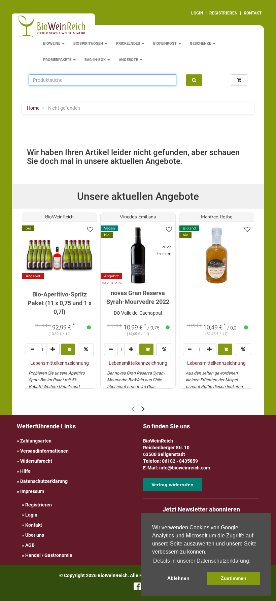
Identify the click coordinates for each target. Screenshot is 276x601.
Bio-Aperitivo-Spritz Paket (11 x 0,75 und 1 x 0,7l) (60, 303)
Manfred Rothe (216, 217)
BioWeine (52, 43)
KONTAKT (253, 13)
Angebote (129, 60)
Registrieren (38, 504)
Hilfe (25, 471)
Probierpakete (57, 60)
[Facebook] (137, 587)
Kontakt (33, 525)
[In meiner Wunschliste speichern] (90, 229)
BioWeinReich (59, 217)
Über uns (34, 535)
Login (31, 515)
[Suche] (194, 80)
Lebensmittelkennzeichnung (59, 363)
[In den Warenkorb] (68, 349)
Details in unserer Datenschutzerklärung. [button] (201, 561)
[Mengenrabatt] (86, 349)
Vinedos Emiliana (138, 217)
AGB (30, 545)
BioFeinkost (165, 43)
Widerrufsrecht (36, 461)
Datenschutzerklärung (44, 481)
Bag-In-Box (95, 60)
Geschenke (201, 43)
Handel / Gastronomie (48, 555)
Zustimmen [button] (233, 578)
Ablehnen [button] (178, 578)
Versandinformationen (44, 451)
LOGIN (197, 13)
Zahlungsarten (35, 441)
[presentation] (133, 409)
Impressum (32, 491)
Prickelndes (128, 43)
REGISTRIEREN (223, 13)
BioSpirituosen (88, 43)
